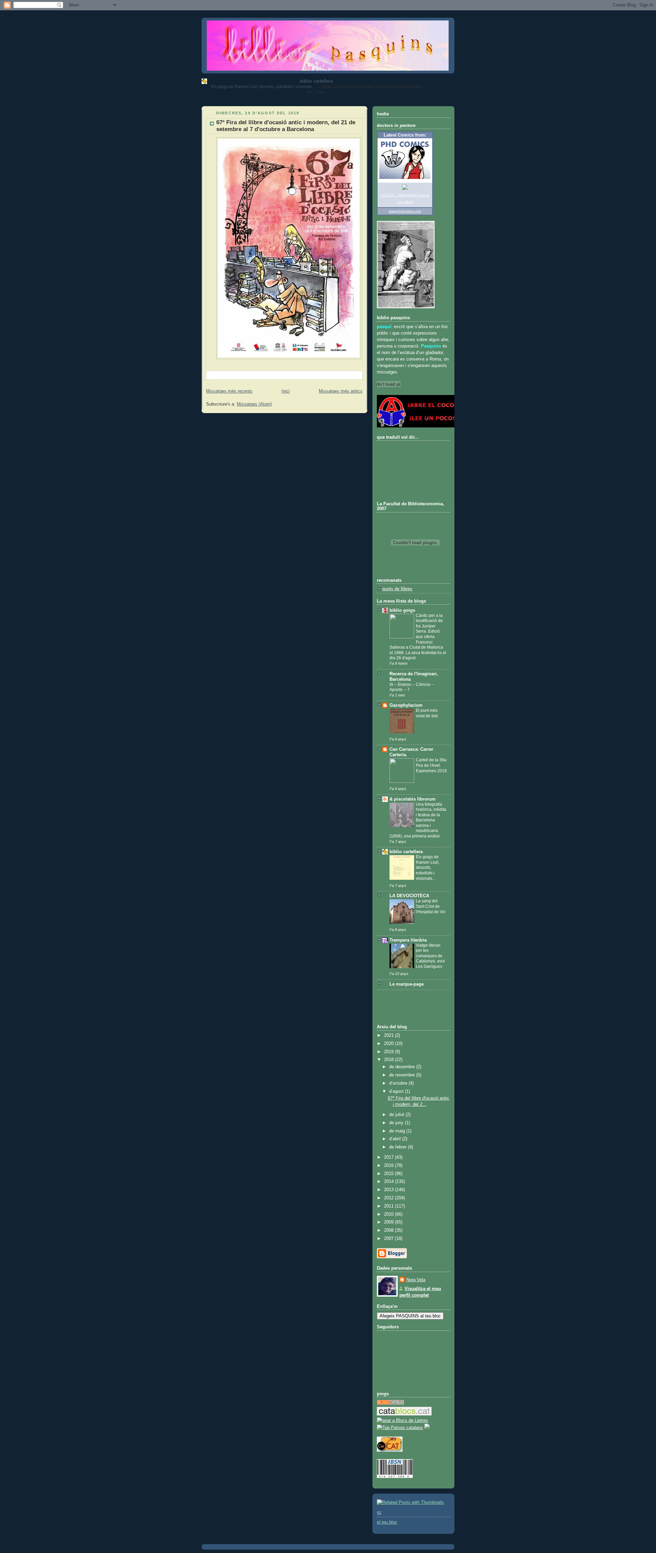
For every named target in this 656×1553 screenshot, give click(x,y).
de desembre (402, 1066)
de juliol (397, 1114)
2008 (389, 1230)
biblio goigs (402, 610)
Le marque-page (407, 984)
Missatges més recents (229, 391)
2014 (389, 1181)
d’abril (395, 1138)
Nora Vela (415, 1279)
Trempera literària (408, 940)
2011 (389, 1206)
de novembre (402, 1075)
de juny (397, 1122)
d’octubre (399, 1083)
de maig (397, 1131)
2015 (389, 1173)
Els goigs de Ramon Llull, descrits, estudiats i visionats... (263, 86)
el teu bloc (387, 1522)
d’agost (397, 1091)
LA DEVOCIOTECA (409, 895)
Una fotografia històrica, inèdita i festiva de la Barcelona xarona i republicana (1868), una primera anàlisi (418, 820)
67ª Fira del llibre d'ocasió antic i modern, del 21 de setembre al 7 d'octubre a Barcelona (285, 125)
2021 (389, 1035)
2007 (389, 1238)
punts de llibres (397, 589)
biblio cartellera (316, 81)
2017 (389, 1157)
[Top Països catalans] (400, 1427)
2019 (389, 1051)
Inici (286, 391)
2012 (389, 1198)
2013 (389, 1189)
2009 (389, 1222)
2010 (389, 1214)
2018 (389, 1059)
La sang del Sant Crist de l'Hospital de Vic (431, 906)
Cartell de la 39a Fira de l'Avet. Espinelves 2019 (431, 765)
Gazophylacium (406, 705)
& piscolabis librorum (413, 799)
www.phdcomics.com (405, 211)
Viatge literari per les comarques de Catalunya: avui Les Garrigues (430, 956)
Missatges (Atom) (254, 404)
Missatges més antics (341, 391)
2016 (389, 1165)
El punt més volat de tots (427, 713)
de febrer (398, 1147)
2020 (389, 1043)
